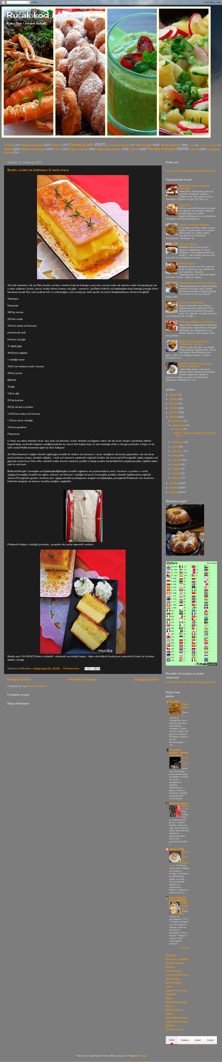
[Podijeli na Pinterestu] (98, 668)
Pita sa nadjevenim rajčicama (197, 322)
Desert (56, 144)
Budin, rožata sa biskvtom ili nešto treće (38, 170)
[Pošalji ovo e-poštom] (86, 668)
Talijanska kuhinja (108, 149)
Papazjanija (185, 705)
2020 (174, 412)
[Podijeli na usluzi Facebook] (95, 668)
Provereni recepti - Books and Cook (178, 752)
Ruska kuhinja (78, 149)
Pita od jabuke (188, 244)
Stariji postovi (146, 679)
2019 (173, 417)
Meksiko (171, 994)
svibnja (177, 460)
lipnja (175, 455)
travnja (176, 464)
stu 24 (179, 429)
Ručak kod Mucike (45, 15)
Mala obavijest (185, 906)
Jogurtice (185, 205)
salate (194, 149)
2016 (173, 492)
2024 (173, 394)
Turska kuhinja (161, 149)
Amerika (9, 145)
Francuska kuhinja (118, 145)
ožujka (176, 468)
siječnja (177, 477)
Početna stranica (83, 679)
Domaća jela (81, 144)
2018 (173, 483)
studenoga (179, 425)
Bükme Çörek (187, 263)
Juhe (191, 145)
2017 (173, 487)
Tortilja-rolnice (185, 761)
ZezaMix (174, 701)
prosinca (178, 420)
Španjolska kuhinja (177, 1017)
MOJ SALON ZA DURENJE (178, 899)
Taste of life (176, 849)
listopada (178, 442)
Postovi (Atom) (36, 686)
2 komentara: (71, 668)
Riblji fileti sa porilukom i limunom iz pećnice (194, 342)
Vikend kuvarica (178, 803)
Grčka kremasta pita (191, 302)
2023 (173, 399)
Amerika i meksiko (177, 959)
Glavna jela (144, 144)
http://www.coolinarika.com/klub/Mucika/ (191, 171)
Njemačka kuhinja (33, 149)
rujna (175, 446)
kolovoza (178, 451)
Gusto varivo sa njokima (194, 224)
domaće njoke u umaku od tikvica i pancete (195, 364)
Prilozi (57, 149)
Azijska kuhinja (31, 144)
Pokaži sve (184, 947)
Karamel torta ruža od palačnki (197, 283)
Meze (8, 149)
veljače (176, 473)
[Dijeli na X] (92, 668)
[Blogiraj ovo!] (89, 668)
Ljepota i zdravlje (207, 145)
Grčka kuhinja (170, 144)
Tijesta (134, 149)
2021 (173, 408)
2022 (173, 403)
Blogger (142, 1055)
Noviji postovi (19, 679)
